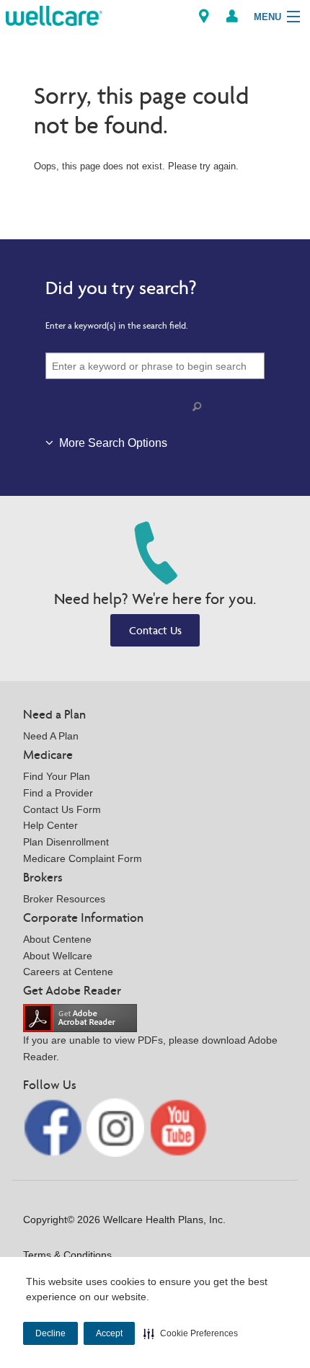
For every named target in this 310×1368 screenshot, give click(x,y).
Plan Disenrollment (66, 842)
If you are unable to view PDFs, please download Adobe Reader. (150, 1048)
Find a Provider (58, 793)
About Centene (57, 939)
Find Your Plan (56, 776)
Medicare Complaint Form (82, 858)
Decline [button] (50, 1333)
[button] (191, 1333)
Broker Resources (64, 899)
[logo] (54, 15)
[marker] (204, 16)
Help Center (50, 825)
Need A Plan (51, 736)
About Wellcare (57, 955)
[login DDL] (232, 16)
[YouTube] (178, 1127)
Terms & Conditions (67, 1255)
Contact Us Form (62, 809)
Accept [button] (109, 1333)
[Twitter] (117, 1127)
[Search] (199, 407)
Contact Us (155, 630)
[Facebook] (53, 1127)
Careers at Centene (68, 971)
